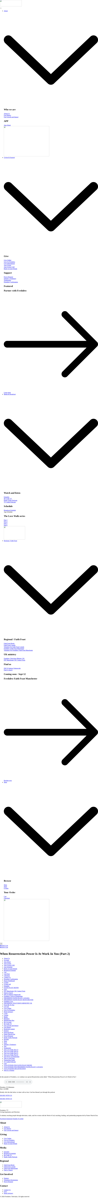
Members (6, 1019)
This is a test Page (9, 1058)
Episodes (6, 986)
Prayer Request (8, 1036)
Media (6, 1017)
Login (5, 1013)
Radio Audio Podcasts (10, 1037)
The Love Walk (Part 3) (11, 1050)
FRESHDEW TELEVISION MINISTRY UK (18, 1003)
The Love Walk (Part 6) (11, 1055)
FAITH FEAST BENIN (11, 987)
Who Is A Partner (9, 1070)
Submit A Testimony (10, 1044)
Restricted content (9, 1029)
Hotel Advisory (8, 1012)
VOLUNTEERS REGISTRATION (15, 1068)
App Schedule (8, 967)
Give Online (7, 1008)
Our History (7, 1027)
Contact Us (7, 977)
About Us (7, 958)
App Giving (7, 963)
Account (6, 960)
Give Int (6, 1006)
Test (5, 1046)
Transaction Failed (9, 1060)
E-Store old (7, 984)
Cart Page (7, 974)
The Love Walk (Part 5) (11, 1053)
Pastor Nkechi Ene (9, 1034)
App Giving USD (9, 965)
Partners (6, 1031)
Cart (5, 972)
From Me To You (9, 1005)
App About (7, 962)
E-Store (6, 982)
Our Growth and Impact (11, 1025)
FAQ (5, 989)
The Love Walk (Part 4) (11, 1051)
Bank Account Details (10, 969)
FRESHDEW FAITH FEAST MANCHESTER (18, 1000)
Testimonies (7, 1048)
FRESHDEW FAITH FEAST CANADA (16, 998)
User (5, 1063)
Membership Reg (9, 1020)
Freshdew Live (8, 1001)
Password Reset (8, 1032)
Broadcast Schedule (10, 970)
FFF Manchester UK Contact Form (14, 991)
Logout (6, 1015)
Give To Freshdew (9, 1010)
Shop (5, 1041)
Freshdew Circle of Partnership (13, 996)
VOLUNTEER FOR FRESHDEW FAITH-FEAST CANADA (23, 1067)
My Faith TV (8, 1024)
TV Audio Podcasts (10, 1062)
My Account (7, 1022)
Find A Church (8, 993)
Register (6, 1039)
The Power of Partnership (11, 1056)
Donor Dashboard (9, 981)
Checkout (7, 975)
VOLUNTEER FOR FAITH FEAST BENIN (18, 1065)
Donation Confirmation (11, 979)
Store (5, 1043)
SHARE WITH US (6, 1095)
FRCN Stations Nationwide (12, 994)
